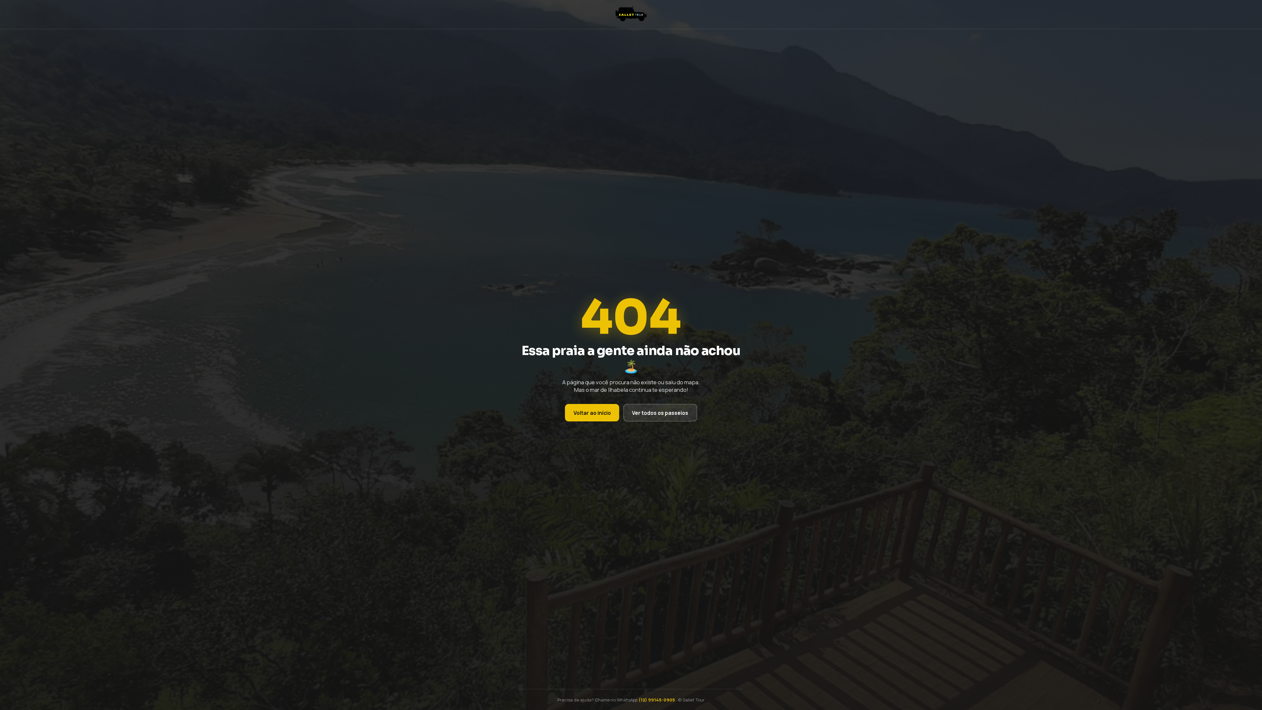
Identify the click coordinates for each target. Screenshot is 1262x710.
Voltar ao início (592, 412)
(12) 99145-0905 (657, 700)
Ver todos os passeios (660, 412)
